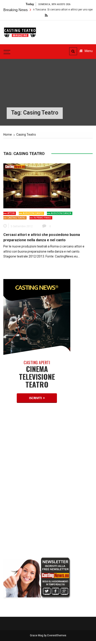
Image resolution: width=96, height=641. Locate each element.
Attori (11, 213)
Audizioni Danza (61, 213)
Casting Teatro (16, 218)
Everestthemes (56, 635)
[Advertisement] (36, 484)
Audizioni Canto (33, 213)
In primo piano (42, 218)
